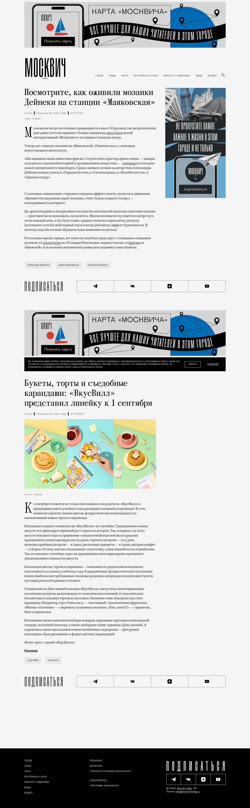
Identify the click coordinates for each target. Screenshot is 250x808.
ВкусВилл (53, 660)
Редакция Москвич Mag (51, 113)
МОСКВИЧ (45, 67)
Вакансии (96, 766)
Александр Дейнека (38, 265)
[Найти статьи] (223, 75)
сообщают (129, 163)
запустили (114, 133)
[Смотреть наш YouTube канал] (207, 286)
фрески (134, 243)
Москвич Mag (184, 788)
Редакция (96, 761)
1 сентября (33, 660)
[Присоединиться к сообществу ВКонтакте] (132, 286)
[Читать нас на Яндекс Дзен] (170, 286)
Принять (192, 364)
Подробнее (212, 364)
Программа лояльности (104, 786)
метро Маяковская (69, 265)
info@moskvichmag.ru (188, 792)
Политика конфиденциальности (110, 771)
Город (28, 113)
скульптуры (52, 243)
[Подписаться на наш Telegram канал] (95, 286)
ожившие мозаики (98, 265)
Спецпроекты (98, 780)
